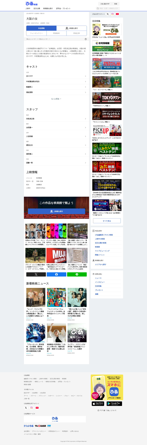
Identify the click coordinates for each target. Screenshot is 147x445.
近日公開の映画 (100, 243)
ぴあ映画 (36, 13)
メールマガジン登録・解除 (32, 434)
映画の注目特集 (51, 381)
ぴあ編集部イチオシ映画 (104, 235)
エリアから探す (100, 264)
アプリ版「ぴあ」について (108, 410)
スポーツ (51, 396)
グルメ (66, 396)
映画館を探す (48, 8)
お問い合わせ (74, 431)
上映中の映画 (100, 239)
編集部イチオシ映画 (30, 379)
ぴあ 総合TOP (105, 4)
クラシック (42, 396)
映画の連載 (27, 384)
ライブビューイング (102, 251)
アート (26, 396)
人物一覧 (27, 398)
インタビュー (100, 282)
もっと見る (55, 99)
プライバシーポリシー (39, 431)
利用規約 (65, 431)
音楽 (115, 4)
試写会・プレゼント (63, 8)
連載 (96, 294)
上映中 (28, 8)
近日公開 (37, 8)
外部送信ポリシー (54, 431)
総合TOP (26, 393)
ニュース (98, 278)
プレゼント (99, 290)
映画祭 (97, 247)
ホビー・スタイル (76, 396)
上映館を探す (73, 28)
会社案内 (27, 431)
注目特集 (98, 286)
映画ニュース (39, 381)
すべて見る (107, 221)
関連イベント (100, 255)
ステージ (33, 396)
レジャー (59, 396)
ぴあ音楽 (43, 393)
